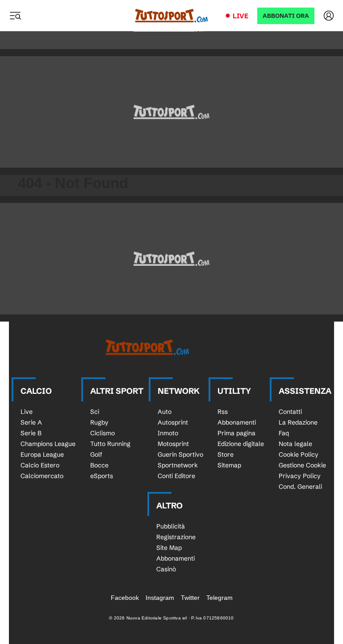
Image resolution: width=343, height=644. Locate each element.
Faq (284, 433)
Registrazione (176, 537)
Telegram (219, 597)
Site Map (169, 548)
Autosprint (173, 422)
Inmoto (168, 433)
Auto (165, 412)
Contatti (290, 412)
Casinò (166, 569)
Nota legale (295, 444)
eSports (101, 476)
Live (240, 15)
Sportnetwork (178, 465)
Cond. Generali (300, 487)
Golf (96, 454)
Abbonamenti (237, 422)
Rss (223, 412)
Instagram (160, 597)
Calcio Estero (40, 465)
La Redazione (298, 422)
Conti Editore (176, 476)
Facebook (125, 597)
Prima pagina (236, 433)
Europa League (42, 454)
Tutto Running (110, 444)
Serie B (31, 433)
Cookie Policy (298, 454)
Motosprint (173, 444)
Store (226, 454)
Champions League (48, 444)
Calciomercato (42, 476)
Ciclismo (102, 433)
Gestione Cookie (302, 465)
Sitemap (229, 465)
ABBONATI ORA (286, 16)
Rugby (99, 422)
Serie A (31, 422)
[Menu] (15, 15)
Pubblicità (170, 526)
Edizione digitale (241, 444)
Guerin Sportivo (180, 454)
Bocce (99, 465)
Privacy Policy (300, 476)
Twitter (190, 597)
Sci (94, 412)
